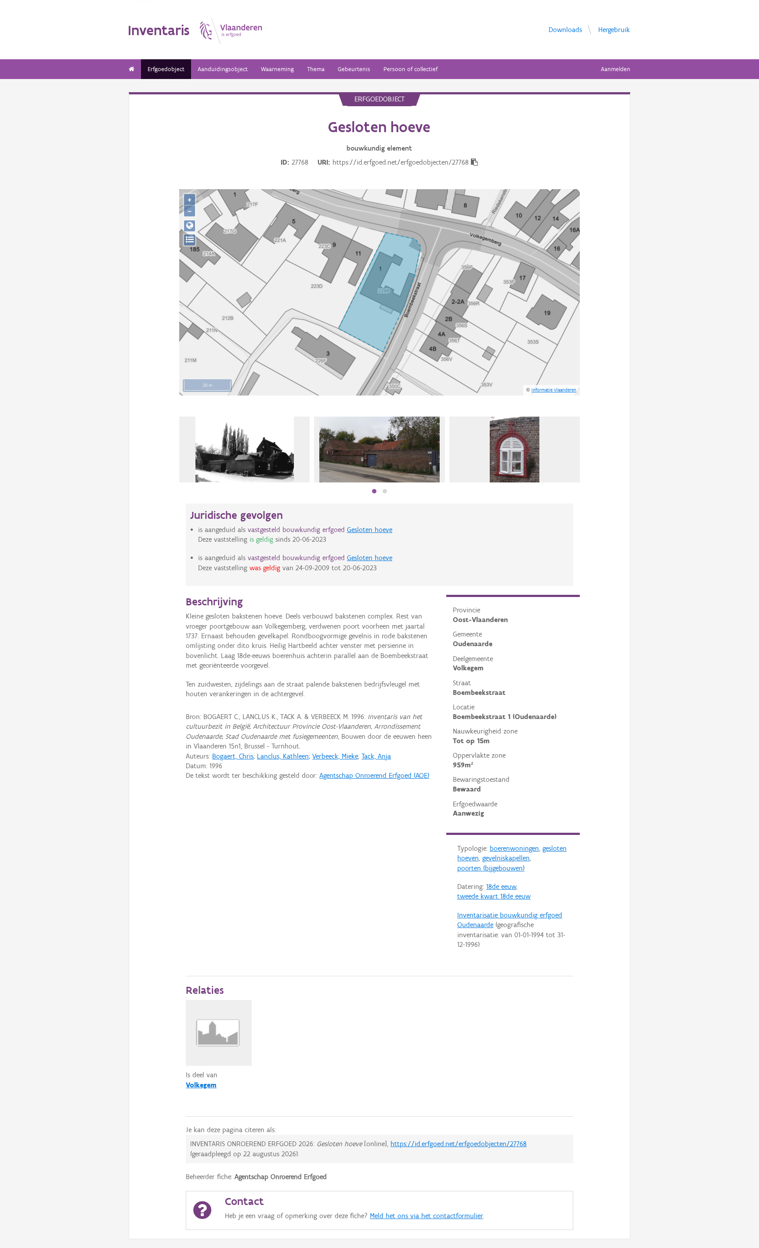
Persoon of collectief (410, 69)
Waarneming (277, 69)
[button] (374, 491)
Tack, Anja (376, 756)
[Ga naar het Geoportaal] (189, 225)
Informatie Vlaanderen (553, 390)
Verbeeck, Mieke (335, 756)
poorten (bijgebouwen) (490, 868)
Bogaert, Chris (232, 756)
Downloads (565, 29)
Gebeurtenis (354, 69)
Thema (316, 69)
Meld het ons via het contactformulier (426, 1216)
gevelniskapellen (506, 858)
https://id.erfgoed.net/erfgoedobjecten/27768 (458, 1144)
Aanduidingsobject (223, 69)
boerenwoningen (514, 848)
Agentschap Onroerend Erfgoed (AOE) (374, 775)
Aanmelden (615, 69)
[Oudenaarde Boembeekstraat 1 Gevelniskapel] (514, 449)
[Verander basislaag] (189, 239)
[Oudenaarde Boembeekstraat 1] (244, 449)
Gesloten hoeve (369, 529)
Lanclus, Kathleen (283, 756)
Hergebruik (614, 29)
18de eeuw (501, 886)
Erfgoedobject (166, 69)
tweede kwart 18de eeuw (494, 896)
